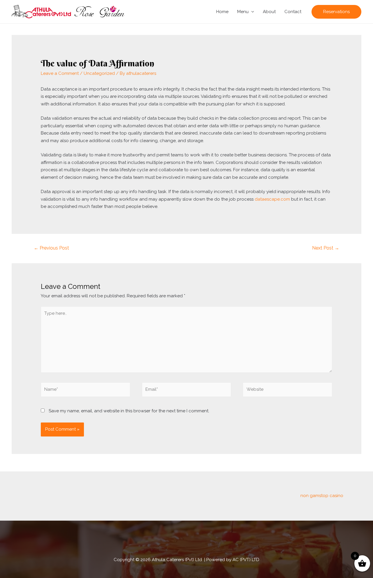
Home (222, 11)
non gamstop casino (321, 495)
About (269, 11)
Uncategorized (99, 73)
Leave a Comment (60, 73)
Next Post (325, 248)
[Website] (287, 390)
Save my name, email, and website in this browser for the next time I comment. (129, 410)
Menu (243, 11)
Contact (292, 11)
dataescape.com (272, 199)
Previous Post (51, 248)
